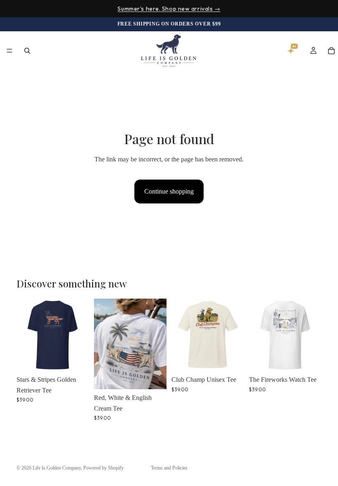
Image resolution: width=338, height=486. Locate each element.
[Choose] (76, 358)
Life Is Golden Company (57, 468)
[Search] (27, 51)
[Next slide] (80, 335)
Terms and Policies (169, 468)
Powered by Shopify (103, 468)
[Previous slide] (25, 335)
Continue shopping (169, 191)
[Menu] (9, 51)
